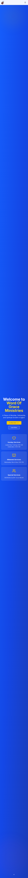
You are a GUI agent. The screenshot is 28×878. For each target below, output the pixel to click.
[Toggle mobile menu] (25, 2)
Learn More (14, 427)
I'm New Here (12, 422)
